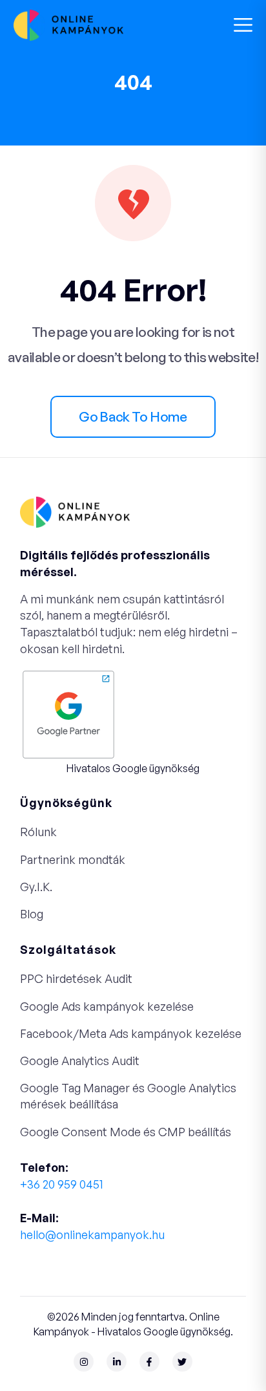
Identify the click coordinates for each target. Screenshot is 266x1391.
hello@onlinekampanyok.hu (92, 1234)
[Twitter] (182, 1362)
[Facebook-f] (149, 1362)
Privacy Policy (52, 1277)
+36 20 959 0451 (61, 1184)
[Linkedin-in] (117, 1362)
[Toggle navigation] (243, 25)
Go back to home (133, 416)
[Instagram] (84, 1362)
